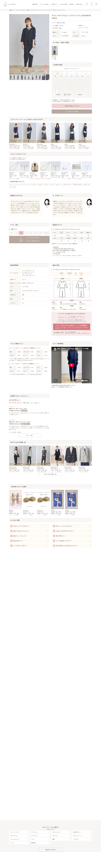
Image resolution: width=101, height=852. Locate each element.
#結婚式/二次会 (86, 184)
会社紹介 (72, 4)
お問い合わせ (79, 4)
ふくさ (11, 843)
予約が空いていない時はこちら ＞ (72, 68)
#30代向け (40, 184)
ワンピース (54, 835)
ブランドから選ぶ (44, 4)
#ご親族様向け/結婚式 (76, 184)
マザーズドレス (13, 835)
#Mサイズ (52, 184)
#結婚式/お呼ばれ (67, 184)
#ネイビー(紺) (12, 187)
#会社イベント (59, 184)
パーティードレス (14, 832)
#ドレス (11, 184)
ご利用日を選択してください (71, 106)
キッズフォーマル (14, 839)
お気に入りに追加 (73, 111)
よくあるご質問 (63, 4)
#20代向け (34, 184)
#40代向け (46, 184)
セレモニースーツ (77, 835)
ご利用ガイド (54, 4)
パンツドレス (34, 832)
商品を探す (35, 4)
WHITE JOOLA (61, 23)
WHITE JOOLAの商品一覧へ (50, 474)
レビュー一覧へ (29, 435)
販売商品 (33, 843)
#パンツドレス (27, 184)
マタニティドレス (56, 832)
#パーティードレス (18, 184)
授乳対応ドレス (77, 832)
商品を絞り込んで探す (50, 849)
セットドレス (34, 835)
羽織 (53, 839)
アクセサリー (76, 839)
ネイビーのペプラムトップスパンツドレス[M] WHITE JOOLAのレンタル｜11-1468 (9, 4)
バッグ (32, 839)
